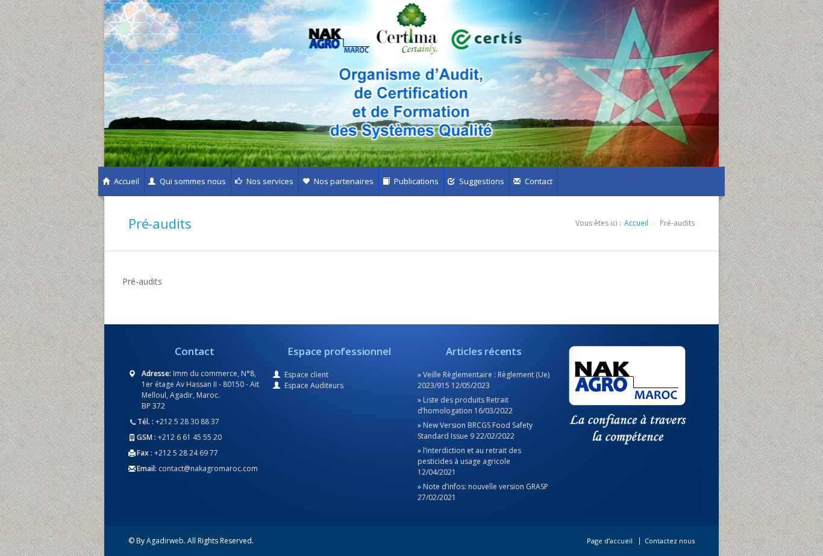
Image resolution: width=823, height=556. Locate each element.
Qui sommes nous (192, 181)
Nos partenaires (343, 181)
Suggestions (480, 181)
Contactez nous (670, 540)
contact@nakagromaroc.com (208, 468)
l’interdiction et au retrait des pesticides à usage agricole (469, 455)
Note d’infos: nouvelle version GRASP (485, 486)
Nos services (269, 181)
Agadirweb (165, 541)
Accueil (125, 181)
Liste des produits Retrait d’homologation (463, 405)
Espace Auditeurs (313, 385)
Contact (537, 181)
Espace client (306, 374)
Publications (415, 181)
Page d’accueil (610, 540)
